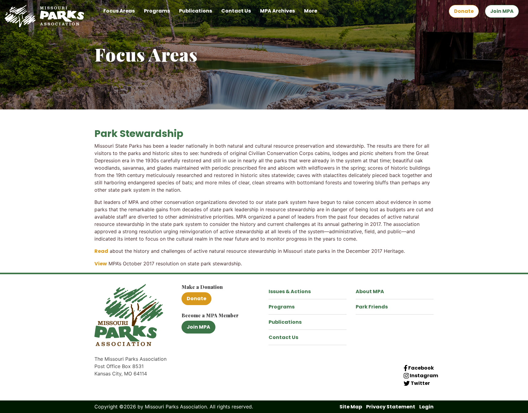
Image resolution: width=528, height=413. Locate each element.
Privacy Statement (390, 406)
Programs (157, 10)
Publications (195, 10)
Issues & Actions (290, 291)
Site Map (350, 406)
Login (426, 406)
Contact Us (236, 10)
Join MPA (502, 11)
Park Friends (372, 306)
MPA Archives (277, 10)
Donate (464, 11)
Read (101, 251)
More (310, 10)
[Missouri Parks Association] (44, 15)
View (100, 263)
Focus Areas (119, 10)
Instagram (423, 375)
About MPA (370, 291)
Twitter (420, 383)
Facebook (420, 367)
